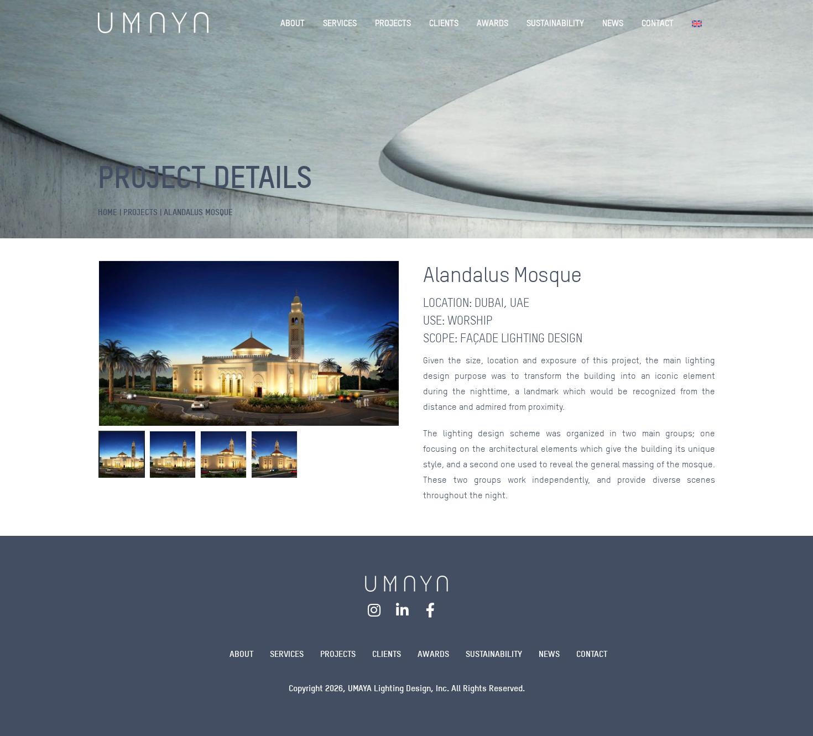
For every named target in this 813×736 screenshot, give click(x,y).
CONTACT (658, 22)
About (241, 654)
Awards (433, 654)
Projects (338, 654)
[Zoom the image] (406, 582)
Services (287, 654)
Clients (386, 654)
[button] (100, 343)
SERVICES (340, 22)
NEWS (612, 22)
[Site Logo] (153, 22)
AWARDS (492, 22)
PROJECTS (393, 22)
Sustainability (494, 654)
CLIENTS (443, 22)
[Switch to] (699, 22)
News (549, 654)
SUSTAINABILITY (555, 22)
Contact (591, 654)
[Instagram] (374, 610)
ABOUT (292, 22)
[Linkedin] (402, 610)
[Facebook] (430, 610)
